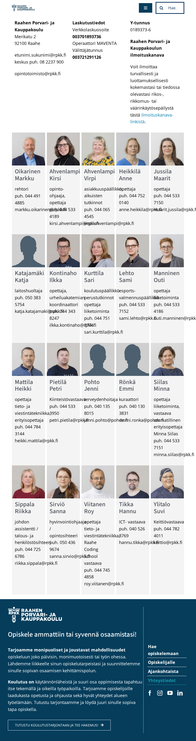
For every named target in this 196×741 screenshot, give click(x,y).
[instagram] (160, 693)
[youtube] (170, 693)
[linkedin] (180, 693)
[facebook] (149, 693)
